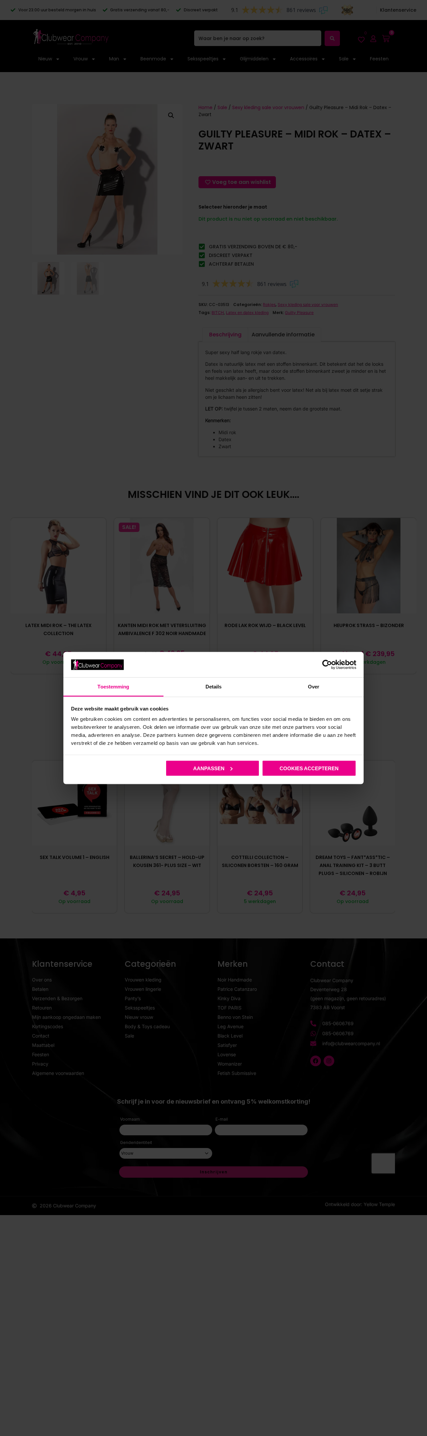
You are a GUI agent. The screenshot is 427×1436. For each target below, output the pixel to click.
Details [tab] (213, 686)
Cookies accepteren (309, 768)
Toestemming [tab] (113, 686)
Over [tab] (313, 686)
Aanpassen (209, 768)
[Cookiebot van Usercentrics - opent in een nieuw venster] (327, 664)
